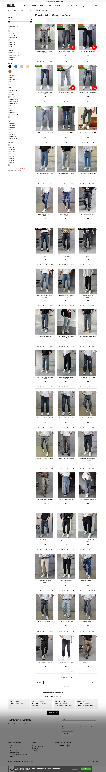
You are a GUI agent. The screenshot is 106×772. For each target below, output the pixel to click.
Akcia (12, 28)
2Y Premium (14, 52)
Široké (12, 129)
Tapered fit (14, 114)
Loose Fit (13, 106)
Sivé (12, 81)
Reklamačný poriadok (15, 752)
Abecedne (80, 20)
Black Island (14, 55)
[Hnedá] (10, 71)
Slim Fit (13, 92)
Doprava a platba (14, 749)
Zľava (13, 35)
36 (12, 160)
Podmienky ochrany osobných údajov (19, 754)
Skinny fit (13, 90)
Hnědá (13, 75)
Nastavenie (75, 769)
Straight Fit (14, 99)
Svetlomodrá (14, 84)
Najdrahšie (59, 20)
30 (12, 149)
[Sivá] (21, 66)
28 (12, 145)
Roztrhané (14, 123)
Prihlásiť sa (67, 733)
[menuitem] (26, 5)
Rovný (13, 110)
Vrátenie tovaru (13, 745)
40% (12, 44)
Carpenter (13, 127)
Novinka (13, 31)
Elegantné (13, 125)
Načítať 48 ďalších (66, 677)
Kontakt (11, 747)
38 (12, 162)
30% (12, 42)
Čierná (13, 77)
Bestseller (13, 37)
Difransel (13, 57)
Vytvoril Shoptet (94, 761)
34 (12, 158)
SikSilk (13, 59)
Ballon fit (13, 117)
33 (12, 156)
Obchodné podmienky (15, 750)
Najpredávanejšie (69, 20)
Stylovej (36, 748)
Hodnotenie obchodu (53, 693)
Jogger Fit (13, 94)
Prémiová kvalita (15, 40)
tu (30, 769)
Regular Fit (14, 97)
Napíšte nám (13, 756)
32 (12, 154)
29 (12, 147)
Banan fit (13, 112)
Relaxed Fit (14, 101)
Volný (12, 108)
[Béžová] (27, 66)
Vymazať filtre (19, 168)
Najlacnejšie (50, 20)
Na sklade (14, 26)
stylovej (36, 750)
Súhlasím (86, 769)
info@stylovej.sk (38, 745)
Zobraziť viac (53, 712)
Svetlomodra (14, 79)
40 (12, 165)
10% (12, 46)
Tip (12, 33)
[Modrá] (15, 66)
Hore (40, 682)
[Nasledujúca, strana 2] (92, 682)
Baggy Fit (14, 103)
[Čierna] (10, 66)
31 (12, 151)
